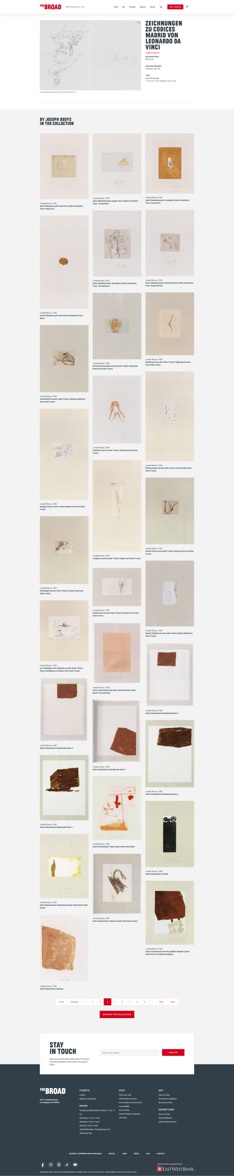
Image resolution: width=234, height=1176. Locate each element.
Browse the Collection (168, 1098)
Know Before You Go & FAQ (130, 1102)
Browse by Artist (166, 1102)
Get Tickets (175, 7)
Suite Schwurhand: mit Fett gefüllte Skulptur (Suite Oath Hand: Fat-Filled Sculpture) (167, 952)
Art (123, 6)
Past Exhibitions (165, 1118)
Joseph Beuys (152, 53)
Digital (112, 1153)
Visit (116, 6)
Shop (152, 6)
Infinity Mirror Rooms (128, 1098)
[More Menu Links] (187, 7)
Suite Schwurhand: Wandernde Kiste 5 (161, 713)
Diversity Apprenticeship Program (85, 1153)
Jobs (124, 1153)
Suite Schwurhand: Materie (51, 989)
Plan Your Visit (125, 1095)
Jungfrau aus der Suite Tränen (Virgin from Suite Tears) (117, 558)
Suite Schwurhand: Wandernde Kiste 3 (109, 769)
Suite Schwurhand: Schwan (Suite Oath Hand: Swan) (115, 921)
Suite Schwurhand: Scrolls (156, 874)
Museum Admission (87, 1098)
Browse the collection (117, 1014)
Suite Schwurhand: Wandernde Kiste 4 (56, 748)
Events (132, 6)
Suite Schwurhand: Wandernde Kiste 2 (161, 794)
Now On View (164, 1114)
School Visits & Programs (129, 1114)
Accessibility (124, 1106)
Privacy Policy (131, 1172)
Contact (161, 1153)
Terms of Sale (99, 1172)
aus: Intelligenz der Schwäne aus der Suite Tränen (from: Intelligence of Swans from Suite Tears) (61, 669)
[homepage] (51, 6)
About (143, 6)
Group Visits (124, 1110)
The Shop (123, 1117)
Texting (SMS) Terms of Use (115, 1172)
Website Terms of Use (84, 1172)
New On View (164, 1095)
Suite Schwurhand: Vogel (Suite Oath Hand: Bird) (114, 846)
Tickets (84, 1090)
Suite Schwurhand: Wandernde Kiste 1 (56, 827)
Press (136, 1153)
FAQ (148, 1153)
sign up (173, 1052)
